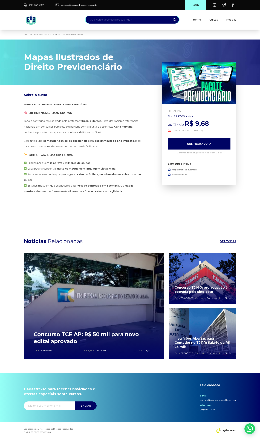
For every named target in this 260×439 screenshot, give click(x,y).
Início (26, 34)
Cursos (213, 19)
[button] (249, 428)
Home (197, 19)
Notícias (231, 19)
